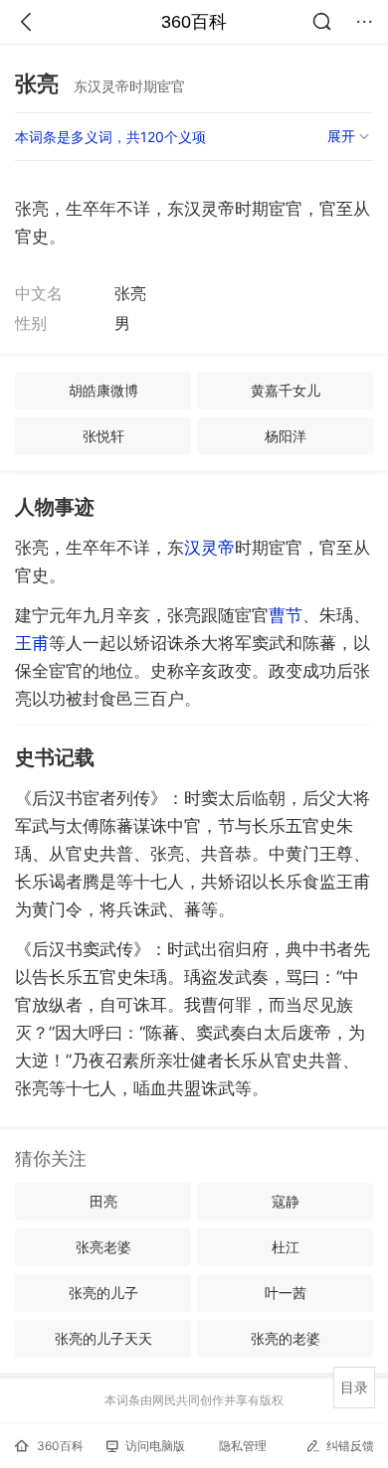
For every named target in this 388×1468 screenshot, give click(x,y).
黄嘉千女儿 (285, 390)
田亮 (103, 1201)
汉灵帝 (209, 548)
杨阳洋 (285, 435)
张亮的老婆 (285, 1338)
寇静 (285, 1201)
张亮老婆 (103, 1246)
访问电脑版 (155, 1445)
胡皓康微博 (103, 390)
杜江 (285, 1246)
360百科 (194, 22)
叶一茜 (285, 1292)
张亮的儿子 (103, 1292)
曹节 (285, 615)
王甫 (32, 643)
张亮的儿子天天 (103, 1338)
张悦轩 (103, 435)
